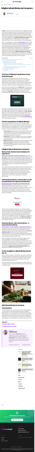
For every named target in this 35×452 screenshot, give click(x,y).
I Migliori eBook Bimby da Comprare (9, 62)
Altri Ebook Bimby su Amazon (8, 69)
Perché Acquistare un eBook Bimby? (9, 60)
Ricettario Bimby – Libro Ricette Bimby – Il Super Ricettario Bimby (16, 226)
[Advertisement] (17, 23)
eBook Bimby (22, 42)
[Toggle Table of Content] (30, 58)
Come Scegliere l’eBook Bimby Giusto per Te (11, 67)
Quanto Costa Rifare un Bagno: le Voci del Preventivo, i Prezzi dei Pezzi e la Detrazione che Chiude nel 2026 (27, 359)
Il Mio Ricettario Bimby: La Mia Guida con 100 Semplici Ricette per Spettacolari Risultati (17, 65)
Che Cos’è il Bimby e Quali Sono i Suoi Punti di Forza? (12, 59)
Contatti (2, 439)
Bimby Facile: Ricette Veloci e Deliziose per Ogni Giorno (13, 63)
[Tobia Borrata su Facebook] (23, 345)
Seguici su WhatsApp (17, 419)
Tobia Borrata (13, 332)
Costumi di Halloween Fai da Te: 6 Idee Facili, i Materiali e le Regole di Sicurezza (27, 370)
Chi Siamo (2, 437)
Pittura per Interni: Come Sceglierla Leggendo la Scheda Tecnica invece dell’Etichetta (27, 365)
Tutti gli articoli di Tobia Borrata (14, 344)
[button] (2, 2)
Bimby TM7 (27, 115)
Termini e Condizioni (4, 440)
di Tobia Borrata (26, 361)
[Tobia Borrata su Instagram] (25, 345)
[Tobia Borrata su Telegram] (29, 345)
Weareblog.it (18, 1)
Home (2, 4)
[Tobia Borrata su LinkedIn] (27, 345)
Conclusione (5, 70)
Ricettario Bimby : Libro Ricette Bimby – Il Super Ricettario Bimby (15, 66)
